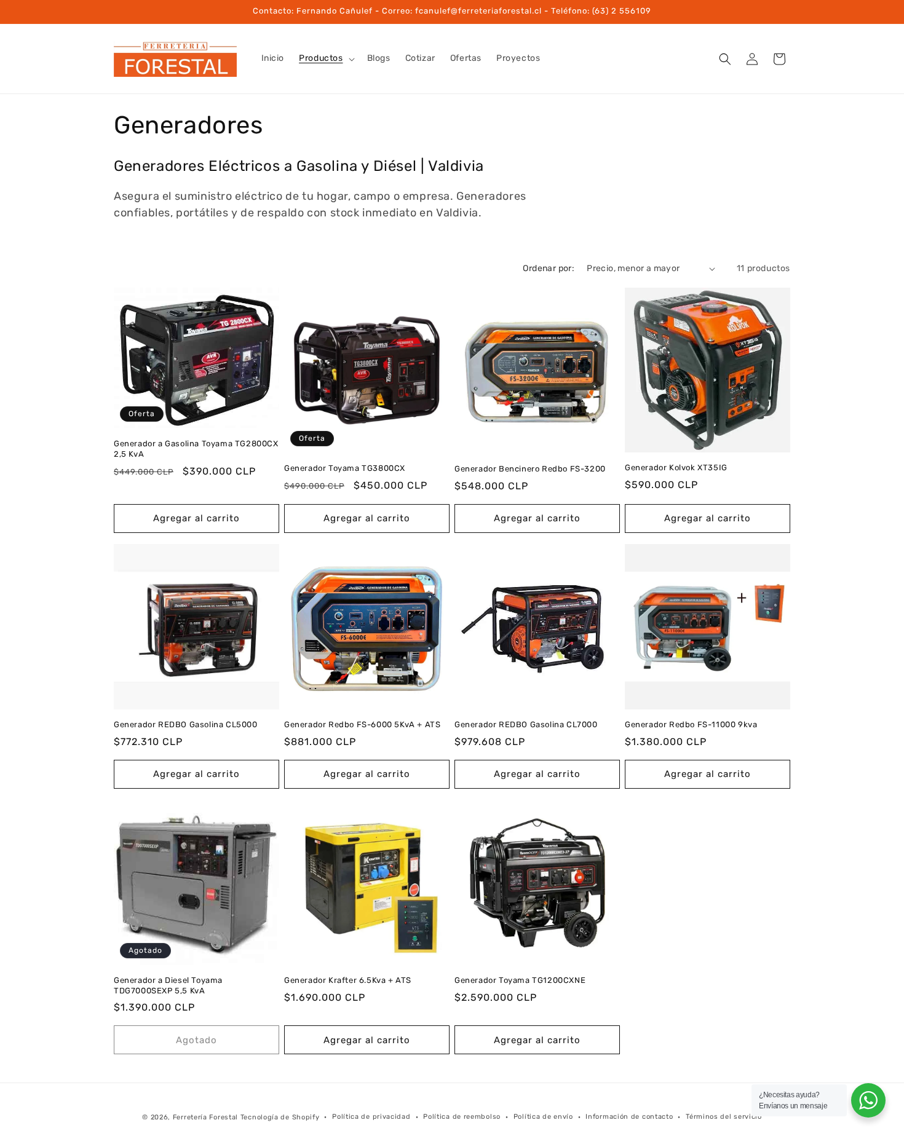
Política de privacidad (371, 1117)
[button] (325, 58)
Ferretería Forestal (205, 1117)
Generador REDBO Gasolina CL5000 (186, 724)
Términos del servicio (724, 1117)
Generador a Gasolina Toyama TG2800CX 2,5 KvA (196, 449)
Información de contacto (629, 1117)
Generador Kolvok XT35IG (676, 467)
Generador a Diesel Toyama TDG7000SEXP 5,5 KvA (168, 985)
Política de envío (543, 1117)
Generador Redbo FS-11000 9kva (691, 724)
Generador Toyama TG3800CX (344, 468)
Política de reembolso (462, 1117)
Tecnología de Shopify (280, 1117)
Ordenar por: (548, 268)
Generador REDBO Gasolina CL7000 (526, 724)
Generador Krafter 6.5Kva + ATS (347, 980)
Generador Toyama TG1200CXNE (519, 980)
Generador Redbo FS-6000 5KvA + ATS (362, 724)
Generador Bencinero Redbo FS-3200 (530, 468)
